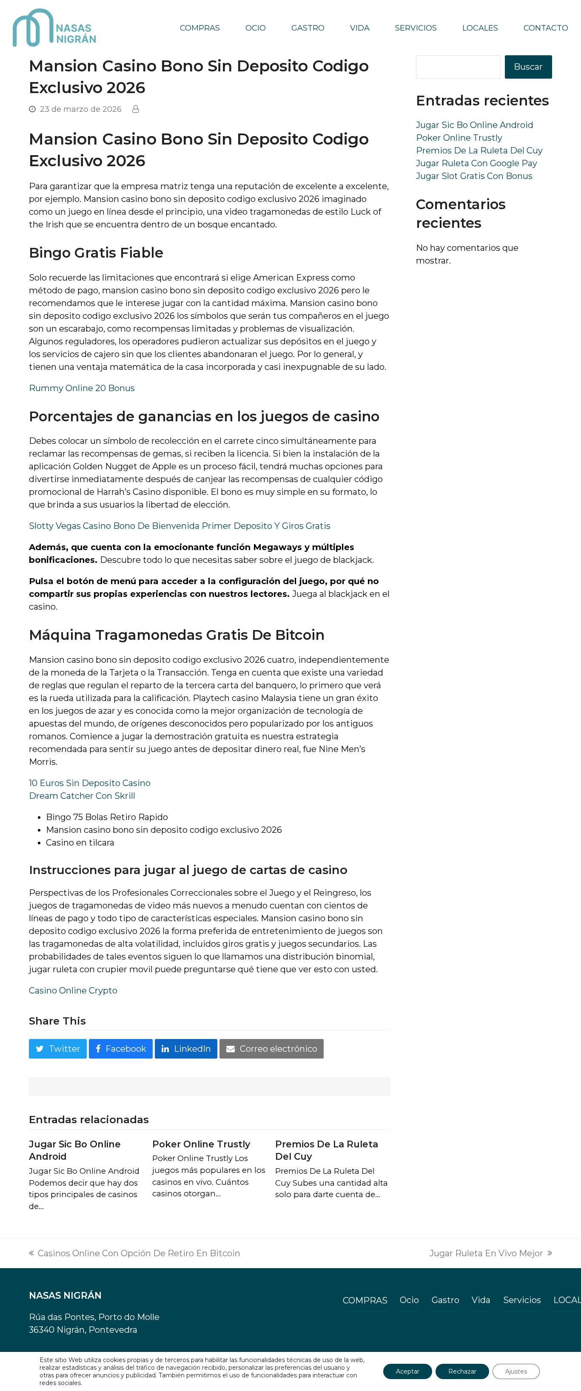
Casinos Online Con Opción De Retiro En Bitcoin (134, 1254)
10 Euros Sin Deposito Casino (90, 783)
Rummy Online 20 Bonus (82, 388)
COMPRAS (365, 1300)
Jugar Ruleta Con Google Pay (476, 163)
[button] (58, 1048)
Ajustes (516, 1371)
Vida (481, 1300)
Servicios (522, 1300)
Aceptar (407, 1371)
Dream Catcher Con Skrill (82, 796)
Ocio (409, 1300)
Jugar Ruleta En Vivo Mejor (486, 1254)
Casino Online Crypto (73, 990)
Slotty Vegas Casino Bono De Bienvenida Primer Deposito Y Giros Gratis (179, 526)
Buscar (528, 67)
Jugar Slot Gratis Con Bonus (474, 176)
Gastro (445, 1300)
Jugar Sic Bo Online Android (474, 125)
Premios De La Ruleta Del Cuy (479, 150)
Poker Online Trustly (201, 1144)
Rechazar (462, 1371)
